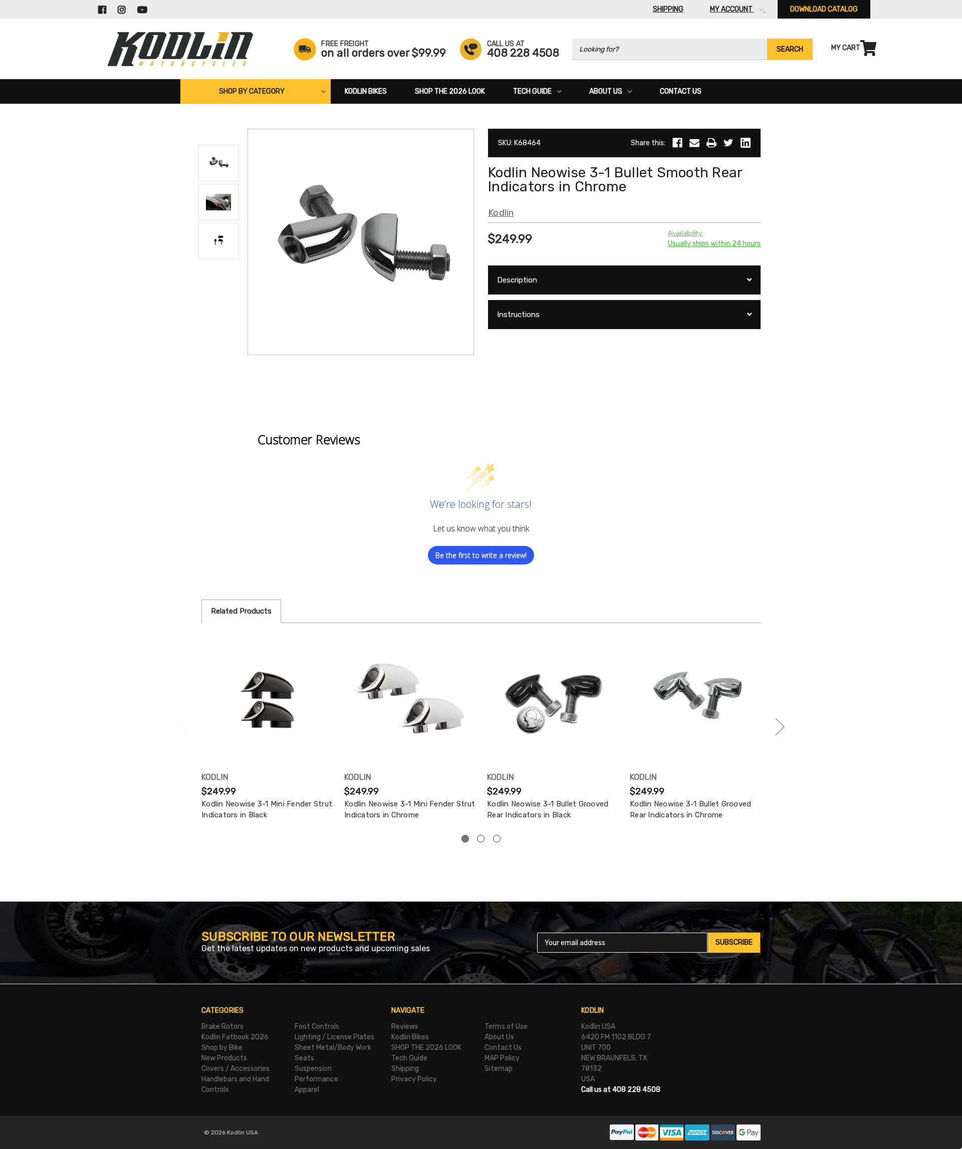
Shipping (405, 1068)
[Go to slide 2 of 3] (780, 726)
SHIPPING (668, 9)
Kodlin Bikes (366, 91)
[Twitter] (729, 143)
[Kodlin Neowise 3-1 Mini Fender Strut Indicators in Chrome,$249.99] (410, 699)
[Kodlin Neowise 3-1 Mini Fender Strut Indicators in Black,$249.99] (267, 699)
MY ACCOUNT (732, 9)
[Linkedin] (746, 143)
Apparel (307, 1089)
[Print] (711, 143)
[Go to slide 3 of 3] (183, 726)
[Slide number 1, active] (465, 838)
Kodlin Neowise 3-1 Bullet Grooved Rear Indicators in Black (547, 809)
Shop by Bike (222, 1047)
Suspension (313, 1068)
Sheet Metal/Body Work (333, 1047)
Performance (316, 1079)
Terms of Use (506, 1026)
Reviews (404, 1026)
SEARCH (790, 49)
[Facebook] (677, 143)
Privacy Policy (414, 1079)
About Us (605, 91)
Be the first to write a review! (481, 555)
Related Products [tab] (241, 611)
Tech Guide (532, 91)
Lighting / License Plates (334, 1037)
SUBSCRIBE (734, 942)
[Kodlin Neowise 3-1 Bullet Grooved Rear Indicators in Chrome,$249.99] (696, 699)
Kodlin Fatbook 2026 (235, 1037)
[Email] (694, 143)
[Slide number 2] (481, 838)
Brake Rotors (222, 1026)
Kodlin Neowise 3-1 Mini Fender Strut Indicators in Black (266, 809)
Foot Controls (317, 1026)
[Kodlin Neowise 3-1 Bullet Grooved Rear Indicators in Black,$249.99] (553, 699)
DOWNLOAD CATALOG (824, 9)
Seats (304, 1058)
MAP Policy (502, 1058)
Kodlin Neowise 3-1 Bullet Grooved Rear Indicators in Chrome (690, 809)
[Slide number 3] (497, 838)
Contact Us (680, 91)
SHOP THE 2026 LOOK (450, 91)
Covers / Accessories (235, 1068)
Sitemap (499, 1068)
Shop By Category (252, 91)
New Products (224, 1058)
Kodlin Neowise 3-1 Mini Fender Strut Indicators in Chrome (409, 809)
